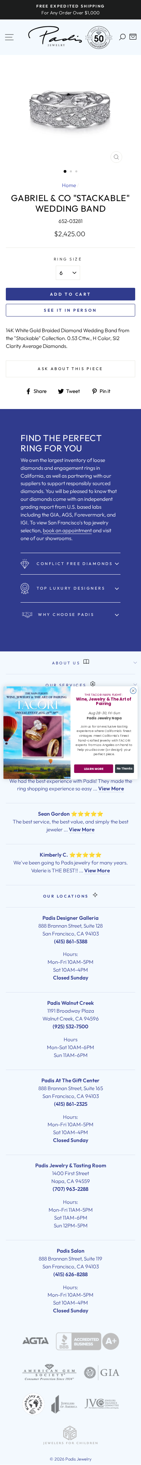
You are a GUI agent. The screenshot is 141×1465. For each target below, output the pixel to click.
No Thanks (124, 768)
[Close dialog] (133, 691)
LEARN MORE (93, 768)
